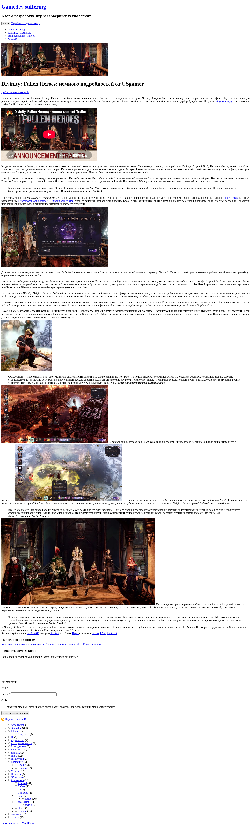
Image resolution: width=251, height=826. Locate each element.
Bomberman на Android (21, 35)
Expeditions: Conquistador (32, 200)
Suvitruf (54, 633)
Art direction (18, 724)
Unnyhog (23, 767)
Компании (17, 761)
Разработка (17, 780)
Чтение (15, 817)
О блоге (12, 38)
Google (22, 764)
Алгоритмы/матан (21, 743)
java (20, 795)
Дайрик (15, 752)
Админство (17, 740)
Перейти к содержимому (25, 23)
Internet (15, 731)
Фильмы (16, 814)
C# (19, 789)
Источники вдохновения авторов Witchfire (27, 644)
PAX (103, 633)
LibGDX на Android (19, 32)
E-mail (6, 694)
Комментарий (9, 681)
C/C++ (21, 786)
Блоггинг (16, 749)
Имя (4, 687)
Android (22, 783)
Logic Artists (230, 197)
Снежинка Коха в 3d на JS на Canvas (78, 644)
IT (12, 737)
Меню (6, 23)
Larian (95, 633)
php (20, 808)
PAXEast (112, 633)
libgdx (28, 798)
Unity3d (22, 811)
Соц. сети (23, 734)
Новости (16, 774)
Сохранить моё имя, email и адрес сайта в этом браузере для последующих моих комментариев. (60, 706)
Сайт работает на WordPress (17, 823)
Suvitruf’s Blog (16, 29)
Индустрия (17, 758)
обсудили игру (223, 101)
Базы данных (18, 746)
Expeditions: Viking (62, 200)
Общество (17, 777)
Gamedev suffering (23, 7)
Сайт (4, 700)
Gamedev (16, 727)
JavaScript (23, 801)
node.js (28, 804)
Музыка (15, 771)
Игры (75, 633)
